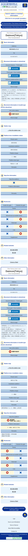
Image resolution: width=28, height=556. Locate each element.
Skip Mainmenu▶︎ (4, 1)
